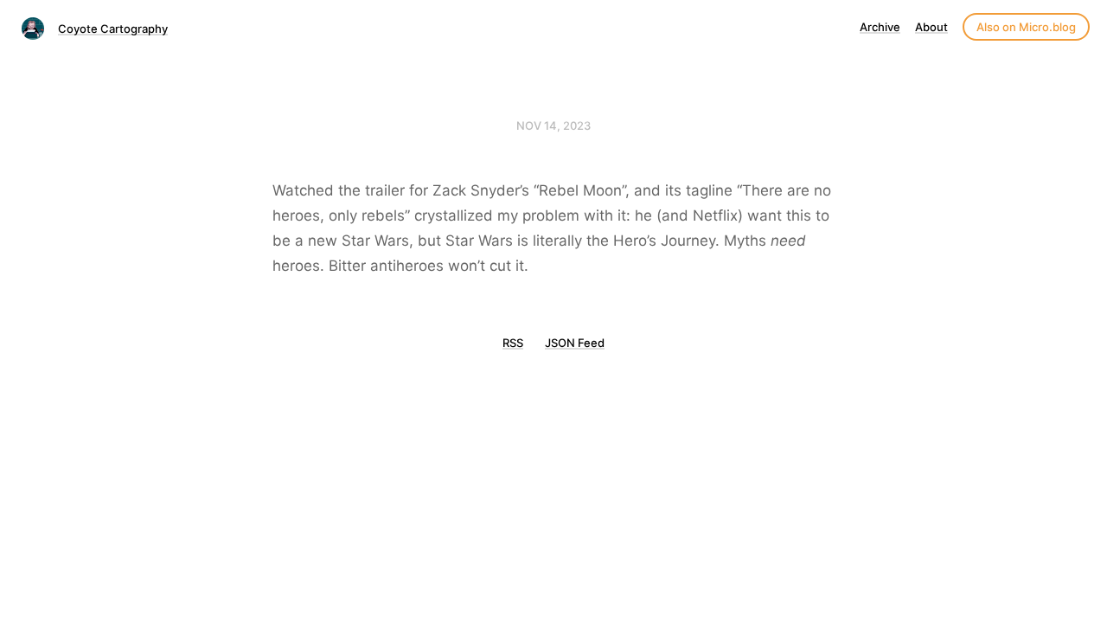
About (931, 27)
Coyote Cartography (113, 28)
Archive (880, 27)
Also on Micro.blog (1026, 27)
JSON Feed (575, 343)
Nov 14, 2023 (553, 125)
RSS (512, 343)
